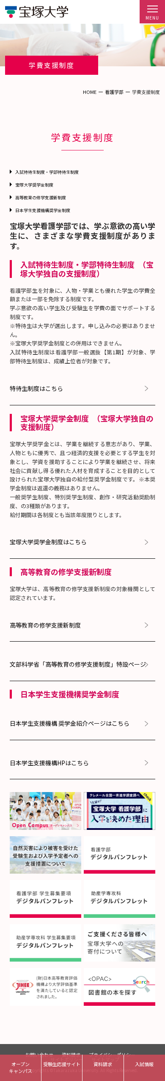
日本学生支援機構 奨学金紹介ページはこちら (69, 723)
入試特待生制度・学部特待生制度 (47, 172)
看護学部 (114, 91)
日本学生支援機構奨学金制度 (42, 210)
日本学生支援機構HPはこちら (49, 763)
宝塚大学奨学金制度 (34, 184)
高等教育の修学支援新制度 (40, 197)
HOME (89, 91)
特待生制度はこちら (36, 388)
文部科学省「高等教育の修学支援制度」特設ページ (78, 664)
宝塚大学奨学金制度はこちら (48, 542)
